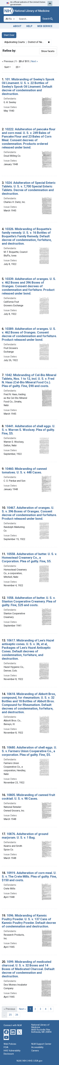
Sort (6, 67)
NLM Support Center (41, 1044)
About (17, 26)
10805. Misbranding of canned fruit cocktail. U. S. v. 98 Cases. (28, 796)
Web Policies (10, 1044)
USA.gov (38, 1061)
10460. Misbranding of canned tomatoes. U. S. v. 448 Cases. (24, 470)
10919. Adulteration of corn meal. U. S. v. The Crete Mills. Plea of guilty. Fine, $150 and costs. (29, 876)
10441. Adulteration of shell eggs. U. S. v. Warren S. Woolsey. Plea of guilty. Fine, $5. (28, 429)
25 (10, 1014)
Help (29, 26)
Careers (35, 1050)
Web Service (44, 26)
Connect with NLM (13, 1025)
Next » (34, 61)
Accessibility (37, 1047)
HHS (30, 1061)
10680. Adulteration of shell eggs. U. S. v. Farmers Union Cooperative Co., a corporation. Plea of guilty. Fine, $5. (29, 751)
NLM (19, 1061)
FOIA (6, 1047)
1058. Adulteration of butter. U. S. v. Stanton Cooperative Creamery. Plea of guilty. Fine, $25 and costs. (29, 601)
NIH (24, 1061)
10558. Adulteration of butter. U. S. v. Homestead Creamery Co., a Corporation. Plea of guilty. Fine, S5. (29, 557)
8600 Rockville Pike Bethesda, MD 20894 (41, 1030)
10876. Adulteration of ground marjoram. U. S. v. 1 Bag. (25, 835)
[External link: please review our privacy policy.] (6, 1031)
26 (16, 1014)
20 (19, 67)
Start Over (9, 35)
